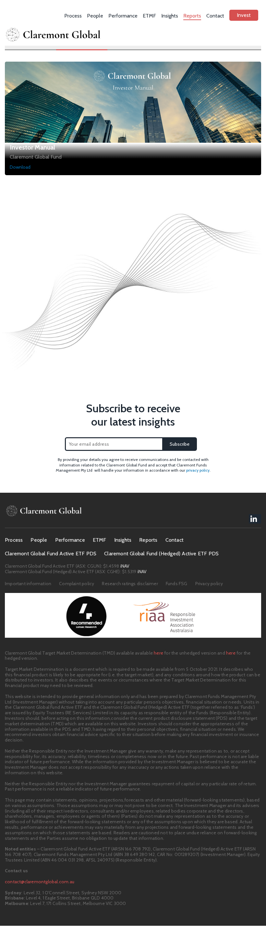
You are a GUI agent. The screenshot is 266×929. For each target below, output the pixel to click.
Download (20, 167)
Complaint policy (76, 583)
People (95, 16)
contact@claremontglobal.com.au (39, 882)
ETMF (149, 16)
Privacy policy (209, 583)
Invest (244, 15)
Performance (123, 16)
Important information (28, 583)
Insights (169, 16)
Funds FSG (176, 583)
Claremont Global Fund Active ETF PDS (50, 553)
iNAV (124, 566)
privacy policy (198, 470)
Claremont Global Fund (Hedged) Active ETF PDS (161, 553)
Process (73, 16)
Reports (192, 16)
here (158, 653)
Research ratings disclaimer (130, 583)
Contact (215, 16)
